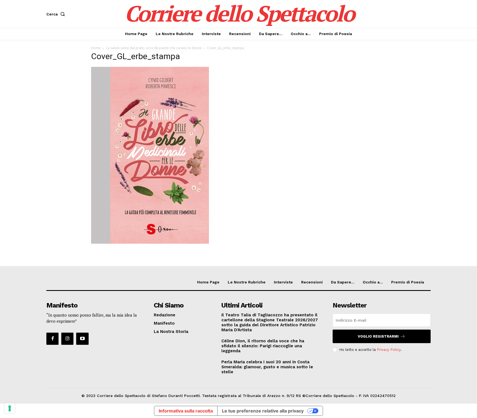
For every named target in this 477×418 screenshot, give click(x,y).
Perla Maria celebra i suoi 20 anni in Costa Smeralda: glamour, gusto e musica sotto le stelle (267, 366)
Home (96, 48)
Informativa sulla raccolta (186, 411)
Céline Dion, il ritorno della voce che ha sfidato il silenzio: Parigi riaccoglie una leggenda (262, 345)
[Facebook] (52, 339)
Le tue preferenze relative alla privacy (263, 411)
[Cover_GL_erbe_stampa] (150, 242)
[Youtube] (82, 339)
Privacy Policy (389, 350)
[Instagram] (67, 339)
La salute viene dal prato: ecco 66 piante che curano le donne (154, 48)
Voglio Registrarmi (378, 336)
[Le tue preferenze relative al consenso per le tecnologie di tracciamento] (9, 408)
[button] (56, 14)
